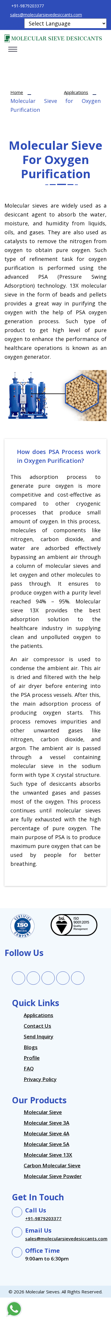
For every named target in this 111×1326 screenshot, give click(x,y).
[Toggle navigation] (12, 49)
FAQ (29, 1068)
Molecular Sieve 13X (48, 1154)
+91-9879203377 (43, 1218)
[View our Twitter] (33, 976)
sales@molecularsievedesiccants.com (46, 14)
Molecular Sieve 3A (46, 1122)
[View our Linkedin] (48, 976)
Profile (32, 1057)
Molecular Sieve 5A (46, 1144)
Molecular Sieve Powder (53, 1176)
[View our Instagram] (63, 976)
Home (16, 92)
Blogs (31, 1047)
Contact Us (37, 1025)
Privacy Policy (40, 1079)
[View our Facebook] (18, 976)
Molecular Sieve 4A (46, 1133)
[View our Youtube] (78, 976)
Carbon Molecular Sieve (52, 1165)
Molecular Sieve (43, 1112)
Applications (76, 92)
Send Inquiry (38, 1036)
